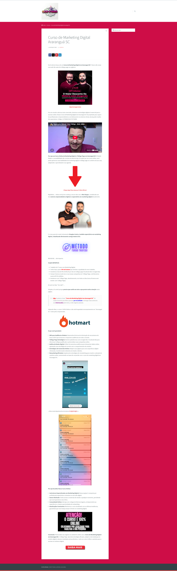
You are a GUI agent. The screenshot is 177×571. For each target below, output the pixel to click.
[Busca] (134, 9)
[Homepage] (49, 11)
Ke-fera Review (44, 567)
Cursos (61, 47)
